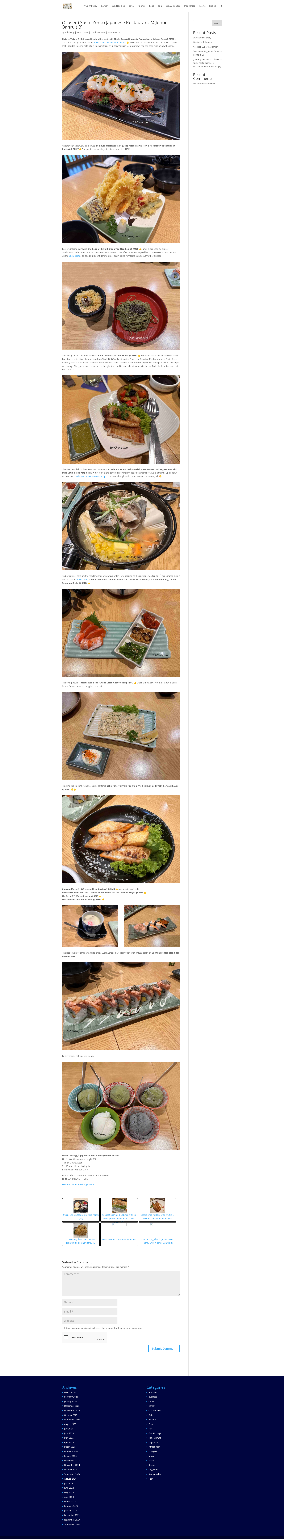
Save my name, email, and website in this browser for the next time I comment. (104, 1328)
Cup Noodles (118, 6)
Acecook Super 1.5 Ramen (205, 46)
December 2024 (72, 1460)
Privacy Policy (90, 6)
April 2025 (69, 1442)
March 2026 (70, 1392)
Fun (160, 6)
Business (153, 1396)
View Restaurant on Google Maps (78, 1184)
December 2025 (72, 1405)
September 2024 (72, 1474)
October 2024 (70, 1469)
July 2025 (68, 1428)
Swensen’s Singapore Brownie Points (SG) (81, 1216)
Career (104, 6)
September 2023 (72, 1524)
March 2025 (70, 1446)
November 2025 (72, 1410)
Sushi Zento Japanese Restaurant (110, 42)
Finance (141, 6)
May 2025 (69, 1437)
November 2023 (72, 1519)
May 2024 (69, 1492)
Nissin (151, 1460)
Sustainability (155, 1474)
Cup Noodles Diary (202, 37)
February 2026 (71, 1396)
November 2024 (72, 1465)
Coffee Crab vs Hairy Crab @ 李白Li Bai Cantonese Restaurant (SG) (157, 1216)
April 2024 (69, 1497)
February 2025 (71, 1451)
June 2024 (69, 1487)
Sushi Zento (74, 255)
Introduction (154, 1446)
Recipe (212, 6)
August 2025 (70, 1424)
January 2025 (70, 1456)
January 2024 (70, 1510)
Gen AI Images (173, 6)
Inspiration (190, 6)
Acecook (153, 1392)
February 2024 (71, 1506)
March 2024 (70, 1501)
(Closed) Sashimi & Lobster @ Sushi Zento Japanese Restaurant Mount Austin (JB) (207, 63)
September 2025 (72, 1419)
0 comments (114, 32)
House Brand (155, 1437)
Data (131, 6)
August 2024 (70, 1478)
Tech (151, 1478)
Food (151, 6)
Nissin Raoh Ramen (202, 42)
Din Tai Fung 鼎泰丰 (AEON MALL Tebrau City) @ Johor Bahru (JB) (81, 1241)
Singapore (153, 1469)
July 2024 (68, 1483)
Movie (202, 6)
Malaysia (101, 32)
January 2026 (70, 1401)
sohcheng (69, 32)
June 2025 (69, 1433)
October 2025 (70, 1415)
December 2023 (72, 1515)
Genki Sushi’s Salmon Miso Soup (90, 476)
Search (217, 23)
